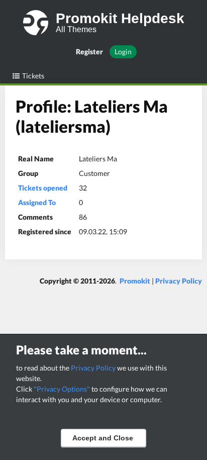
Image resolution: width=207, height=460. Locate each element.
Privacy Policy (93, 367)
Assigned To (37, 202)
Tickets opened (42, 187)
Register (89, 51)
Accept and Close (102, 438)
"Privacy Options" (62, 389)
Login (123, 51)
